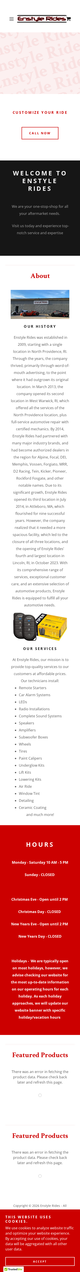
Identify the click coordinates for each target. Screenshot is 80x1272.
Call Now (40, 133)
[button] (12, 19)
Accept (40, 1261)
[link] (40, 19)
